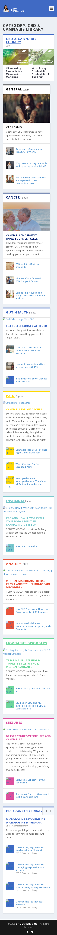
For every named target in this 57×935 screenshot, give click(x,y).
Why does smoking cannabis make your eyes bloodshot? (31, 165)
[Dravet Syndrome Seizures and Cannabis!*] (28, 729)
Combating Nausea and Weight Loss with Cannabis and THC (30, 295)
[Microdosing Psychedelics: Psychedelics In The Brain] (41, 57)
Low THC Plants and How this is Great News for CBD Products (33, 610)
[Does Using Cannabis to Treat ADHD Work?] (10, 151)
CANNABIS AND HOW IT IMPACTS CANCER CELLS (22, 237)
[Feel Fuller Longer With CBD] (26, 319)
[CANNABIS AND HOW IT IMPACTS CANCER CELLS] (26, 216)
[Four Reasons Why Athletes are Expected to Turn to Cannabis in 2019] (10, 179)
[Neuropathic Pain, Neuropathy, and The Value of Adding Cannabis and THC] (10, 480)
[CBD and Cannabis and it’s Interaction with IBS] (10, 366)
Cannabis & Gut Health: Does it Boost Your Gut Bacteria (28, 350)
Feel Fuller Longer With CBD (26, 326)
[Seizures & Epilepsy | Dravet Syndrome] (10, 781)
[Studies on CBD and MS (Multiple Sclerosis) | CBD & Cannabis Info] (10, 704)
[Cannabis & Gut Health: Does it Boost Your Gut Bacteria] (10, 349)
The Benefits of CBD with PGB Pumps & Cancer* (29, 280)
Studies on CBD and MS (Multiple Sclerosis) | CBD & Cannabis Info (30, 705)
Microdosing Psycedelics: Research (29, 903)
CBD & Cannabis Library (17, 825)
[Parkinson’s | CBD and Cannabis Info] (10, 690)
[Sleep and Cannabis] (10, 548)
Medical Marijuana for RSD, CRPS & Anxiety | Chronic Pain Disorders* (28, 584)
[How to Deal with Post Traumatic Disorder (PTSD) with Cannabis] (10, 625)
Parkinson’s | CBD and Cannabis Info (33, 690)
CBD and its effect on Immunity (27, 265)
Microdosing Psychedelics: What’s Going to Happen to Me (33, 886)
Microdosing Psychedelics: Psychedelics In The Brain (41, 72)
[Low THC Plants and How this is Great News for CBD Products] (10, 611)
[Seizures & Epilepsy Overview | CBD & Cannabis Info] (10, 796)
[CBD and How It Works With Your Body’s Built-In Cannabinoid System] (28, 510)
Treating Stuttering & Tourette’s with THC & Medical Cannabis (23, 664)
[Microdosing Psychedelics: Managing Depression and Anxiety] (10, 866)
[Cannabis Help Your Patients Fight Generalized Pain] (10, 451)
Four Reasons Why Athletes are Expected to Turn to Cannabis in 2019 (31, 180)
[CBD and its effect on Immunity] (10, 266)
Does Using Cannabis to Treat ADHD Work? (29, 150)
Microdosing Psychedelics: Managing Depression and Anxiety (30, 867)
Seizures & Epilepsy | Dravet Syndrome (31, 781)
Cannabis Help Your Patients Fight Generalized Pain (31, 451)
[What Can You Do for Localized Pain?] (10, 466)
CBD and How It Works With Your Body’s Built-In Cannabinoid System (26, 521)
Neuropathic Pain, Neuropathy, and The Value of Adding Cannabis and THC (26, 482)
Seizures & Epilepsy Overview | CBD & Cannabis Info (32, 795)
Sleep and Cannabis (26, 546)
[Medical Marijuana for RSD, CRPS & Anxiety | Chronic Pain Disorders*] (28, 572)
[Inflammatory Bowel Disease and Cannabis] (10, 380)
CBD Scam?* (14, 127)
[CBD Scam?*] (26, 108)
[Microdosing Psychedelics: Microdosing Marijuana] (15, 57)
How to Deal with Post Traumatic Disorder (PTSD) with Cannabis (33, 626)
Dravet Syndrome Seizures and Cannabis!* (28, 737)
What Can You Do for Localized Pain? (27, 465)
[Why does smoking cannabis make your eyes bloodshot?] (10, 165)
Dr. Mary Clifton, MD (27, 923)
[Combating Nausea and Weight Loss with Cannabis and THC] (10, 294)
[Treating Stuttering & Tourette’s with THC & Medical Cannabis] (28, 652)
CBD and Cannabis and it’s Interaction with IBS (30, 366)
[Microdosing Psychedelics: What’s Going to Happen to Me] (10, 886)
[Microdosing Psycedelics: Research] (10, 903)
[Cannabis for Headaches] (26, 403)
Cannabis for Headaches (24, 409)
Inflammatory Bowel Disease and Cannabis (31, 380)
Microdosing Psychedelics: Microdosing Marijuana (14, 72)
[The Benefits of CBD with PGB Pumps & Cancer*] (10, 280)
